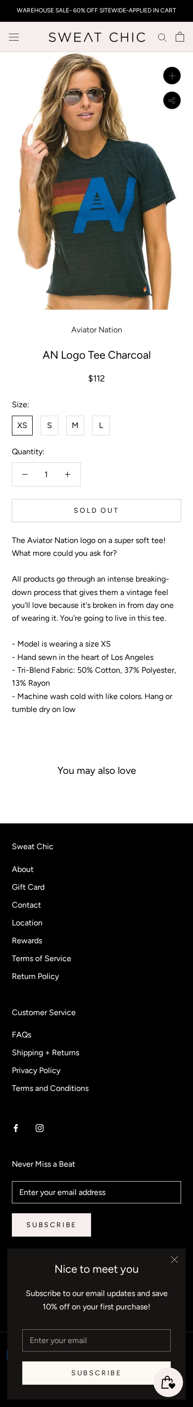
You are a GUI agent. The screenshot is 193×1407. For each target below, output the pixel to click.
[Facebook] (16, 1127)
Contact (26, 905)
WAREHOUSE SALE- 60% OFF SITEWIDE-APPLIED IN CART (96, 10)
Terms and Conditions (50, 1088)
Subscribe (96, 1373)
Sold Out (96, 510)
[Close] (174, 1259)
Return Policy (35, 976)
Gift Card (28, 887)
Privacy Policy (36, 1070)
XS (22, 425)
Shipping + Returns (45, 1052)
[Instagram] (40, 1127)
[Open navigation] (14, 37)
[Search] (162, 37)
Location (27, 922)
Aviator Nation (96, 329)
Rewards (27, 940)
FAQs (21, 1034)
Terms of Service (41, 958)
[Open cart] (180, 37)
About (23, 869)
